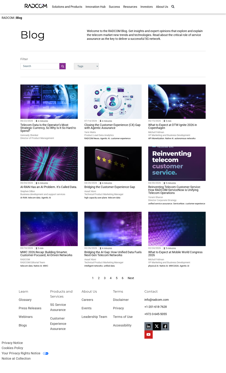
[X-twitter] (157, 326)
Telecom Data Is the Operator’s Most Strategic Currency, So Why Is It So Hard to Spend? (48, 128)
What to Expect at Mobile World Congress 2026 (175, 253)
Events (86, 308)
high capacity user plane (95, 197)
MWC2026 (174, 266)
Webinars (26, 317)
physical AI (153, 266)
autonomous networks (185, 138)
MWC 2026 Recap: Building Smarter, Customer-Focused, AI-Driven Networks (46, 253)
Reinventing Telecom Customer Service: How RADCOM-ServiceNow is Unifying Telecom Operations (174, 190)
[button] (173, 7)
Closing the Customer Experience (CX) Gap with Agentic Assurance (112, 126)
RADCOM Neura (91, 138)
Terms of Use (123, 317)
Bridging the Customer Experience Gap (109, 187)
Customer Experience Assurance (58, 323)
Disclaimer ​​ (121, 300)
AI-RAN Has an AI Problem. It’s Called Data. (48, 187)
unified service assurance (160, 203)
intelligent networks (93, 266)
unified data (109, 266)
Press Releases (30, 308)
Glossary (25, 300)
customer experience (121, 138)
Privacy (118, 308)
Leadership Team (94, 317)
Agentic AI (105, 138)
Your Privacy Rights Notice (21, 353)
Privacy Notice (12, 343)
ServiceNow (178, 203)
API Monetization (156, 138)
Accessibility (122, 325)
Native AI (169, 138)
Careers (87, 300)
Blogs (23, 325)
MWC (45, 266)
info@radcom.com (156, 299)
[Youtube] (148, 334)
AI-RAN (23, 197)
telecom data (34, 197)
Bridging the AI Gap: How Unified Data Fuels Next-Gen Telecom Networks (113, 253)
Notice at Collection (16, 358)
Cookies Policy (12, 348)
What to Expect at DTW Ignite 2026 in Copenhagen (172, 126)
